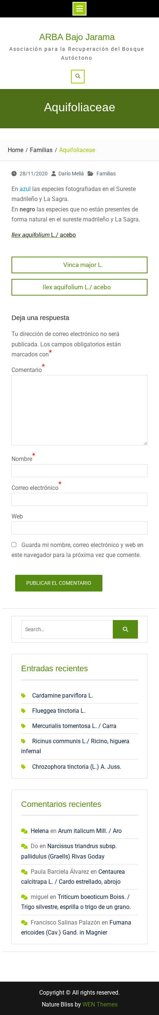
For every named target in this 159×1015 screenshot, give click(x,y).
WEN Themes (100, 1004)
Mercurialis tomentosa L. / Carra (74, 725)
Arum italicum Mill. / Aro (90, 830)
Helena (40, 830)
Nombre (21, 458)
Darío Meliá (71, 174)
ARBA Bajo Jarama (77, 37)
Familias (106, 174)
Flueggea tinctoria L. (58, 710)
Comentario (26, 369)
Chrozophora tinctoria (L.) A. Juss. (76, 766)
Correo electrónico (34, 487)
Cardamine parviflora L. (62, 695)
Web (17, 516)
